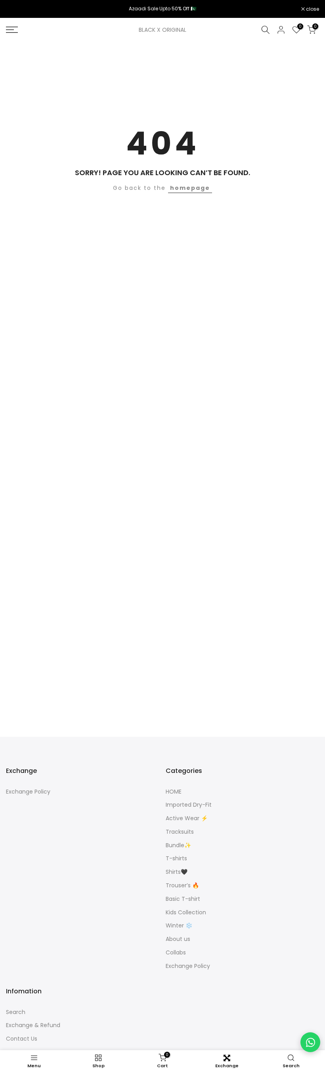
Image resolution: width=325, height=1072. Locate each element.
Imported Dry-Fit (189, 805)
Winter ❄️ (179, 925)
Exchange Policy (28, 792)
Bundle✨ (178, 845)
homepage (190, 188)
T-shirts (176, 858)
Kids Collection (186, 912)
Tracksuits (180, 832)
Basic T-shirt (183, 899)
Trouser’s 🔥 (182, 885)
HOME (174, 792)
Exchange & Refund (33, 1025)
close (17, 9)
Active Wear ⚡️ (187, 818)
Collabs (176, 952)
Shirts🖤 (176, 872)
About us (178, 939)
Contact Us (21, 1039)
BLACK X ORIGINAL (162, 30)
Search (15, 1012)
